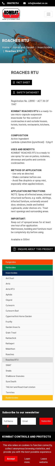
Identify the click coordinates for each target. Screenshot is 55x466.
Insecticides (44, 47)
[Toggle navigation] (48, 14)
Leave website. (43, 460)
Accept (11, 458)
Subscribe (46, 421)
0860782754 (13, 3)
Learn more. (27, 460)
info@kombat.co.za (37, 3)
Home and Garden (23, 47)
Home (6, 47)
